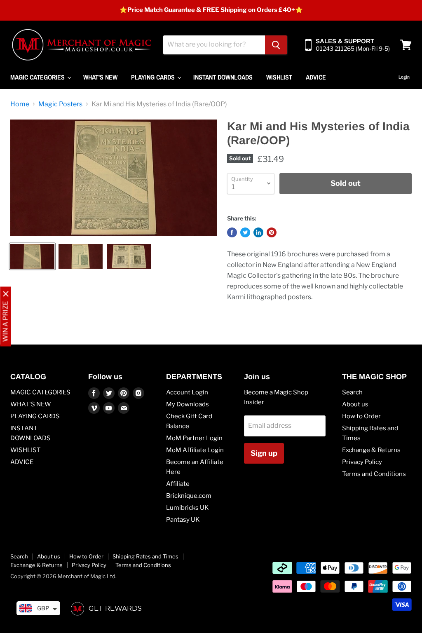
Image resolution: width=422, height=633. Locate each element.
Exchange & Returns (371, 450)
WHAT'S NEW (100, 77)
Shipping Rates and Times (145, 556)
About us (355, 404)
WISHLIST (279, 77)
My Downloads (187, 404)
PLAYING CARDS (153, 77)
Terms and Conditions (374, 474)
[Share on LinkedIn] (258, 232)
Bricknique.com (188, 495)
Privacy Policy (362, 462)
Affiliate (178, 484)
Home (19, 104)
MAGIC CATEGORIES (38, 77)
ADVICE (316, 77)
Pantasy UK (183, 519)
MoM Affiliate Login (195, 450)
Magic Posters (60, 104)
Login (404, 77)
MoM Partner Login (194, 438)
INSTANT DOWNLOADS (223, 77)
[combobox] (214, 44)
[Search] (276, 44)
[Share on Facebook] (232, 232)
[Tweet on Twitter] (245, 232)
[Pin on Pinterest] (272, 232)
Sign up (264, 453)
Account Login (187, 392)
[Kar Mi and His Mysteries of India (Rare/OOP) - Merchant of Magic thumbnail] (32, 256)
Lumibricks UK (187, 507)
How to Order (361, 416)
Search (352, 392)
